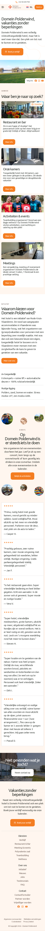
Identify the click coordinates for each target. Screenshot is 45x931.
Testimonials (22, 881)
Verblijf (22, 840)
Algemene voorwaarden (12, 919)
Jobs (22, 877)
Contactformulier (23, 895)
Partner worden (22, 899)
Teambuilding (22, 855)
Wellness (22, 859)
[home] (15, 7)
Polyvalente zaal (22, 851)
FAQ (23, 884)
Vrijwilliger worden (22, 902)
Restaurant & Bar (22, 844)
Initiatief (22, 869)
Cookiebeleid (16, 922)
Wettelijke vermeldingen (32, 919)
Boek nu (39, 7)
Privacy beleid (28, 922)
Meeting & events (22, 848)
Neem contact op (22, 772)
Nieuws (22, 873)
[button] (2, 7)
